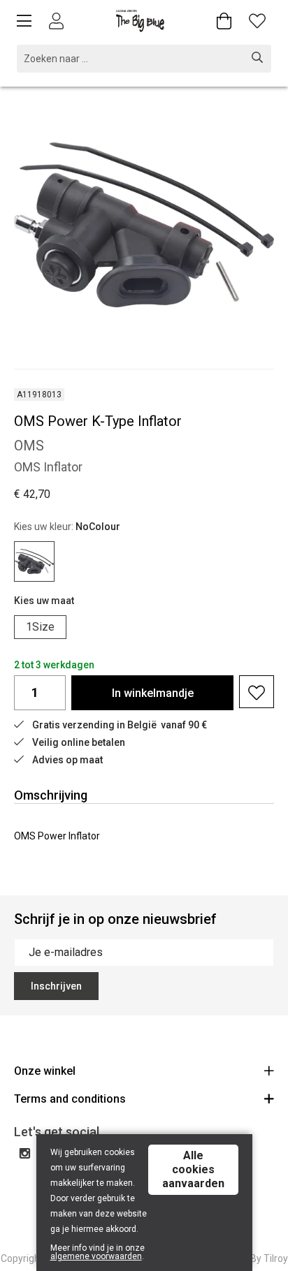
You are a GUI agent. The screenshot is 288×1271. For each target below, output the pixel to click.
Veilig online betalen (78, 742)
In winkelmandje (153, 693)
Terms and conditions (70, 1098)
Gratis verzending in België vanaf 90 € (119, 724)
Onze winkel (44, 1071)
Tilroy (276, 1258)
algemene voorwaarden (96, 1256)
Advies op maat (67, 759)
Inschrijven (56, 986)
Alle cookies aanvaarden (193, 1169)
